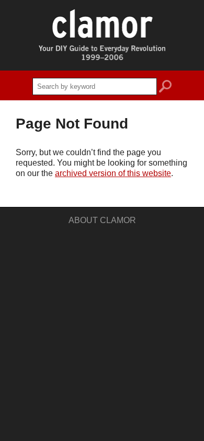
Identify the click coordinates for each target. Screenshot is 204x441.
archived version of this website (113, 173)
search (165, 87)
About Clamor (102, 220)
